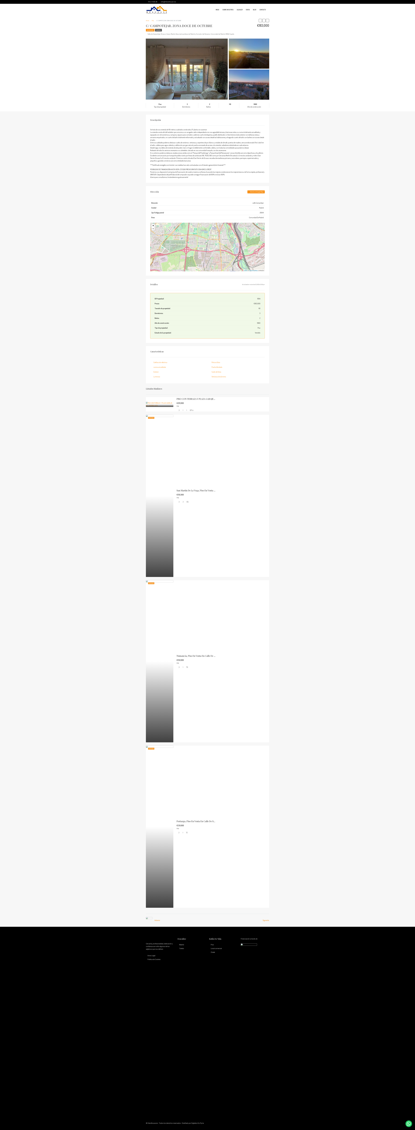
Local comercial (216, 948)
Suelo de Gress (216, 372)
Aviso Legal (151, 955)
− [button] (153, 228)
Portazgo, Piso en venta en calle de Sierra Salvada (202, 821)
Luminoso (156, 377)
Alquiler (240, 10)
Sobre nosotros (228, 10)
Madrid (181, 945)
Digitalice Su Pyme (197, 1123)
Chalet (213, 952)
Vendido (158, 30)
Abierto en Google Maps (257, 192)
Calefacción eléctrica (160, 362)
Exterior (156, 372)
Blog (254, 10)
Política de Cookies (154, 959)
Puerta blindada (217, 367)
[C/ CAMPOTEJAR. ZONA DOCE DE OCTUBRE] (207, 244)
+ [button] (153, 225)
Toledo (181, 948)
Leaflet (245, 270)
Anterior (157, 920)
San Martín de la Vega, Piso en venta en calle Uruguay (204, 490)
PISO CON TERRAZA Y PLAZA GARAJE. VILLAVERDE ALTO (205, 398)
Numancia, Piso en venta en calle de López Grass (201, 655)
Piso (212, 945)
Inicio (217, 10)
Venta (248, 10)
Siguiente (266, 920)
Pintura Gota (216, 362)
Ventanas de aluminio (219, 377)
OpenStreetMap (253, 270)
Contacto (262, 10)
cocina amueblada (159, 367)
